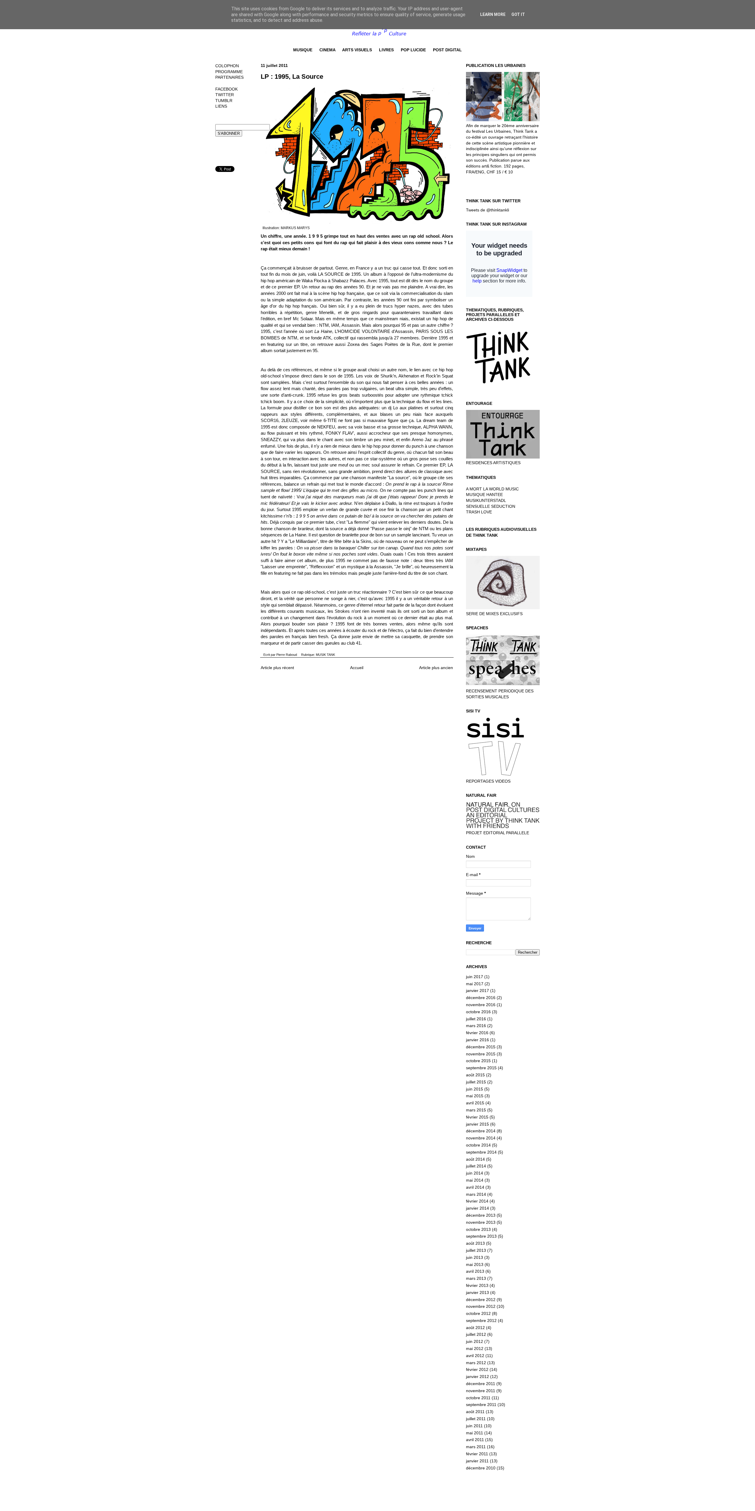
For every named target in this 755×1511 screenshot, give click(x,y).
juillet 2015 (476, 1082)
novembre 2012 (480, 1306)
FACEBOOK (226, 89)
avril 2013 (475, 1271)
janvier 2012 (477, 1376)
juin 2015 (474, 1089)
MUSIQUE (302, 49)
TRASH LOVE (479, 512)
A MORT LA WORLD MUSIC (492, 489)
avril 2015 (475, 1103)
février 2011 (477, 1453)
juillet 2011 (476, 1418)
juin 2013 (474, 1257)
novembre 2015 (480, 1054)
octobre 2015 (478, 1060)
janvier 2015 (477, 1124)
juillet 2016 (476, 1018)
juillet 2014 (476, 1166)
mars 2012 (476, 1362)
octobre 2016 (478, 1011)
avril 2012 (475, 1355)
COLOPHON (227, 65)
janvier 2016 (477, 1039)
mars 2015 (476, 1110)
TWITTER (224, 94)
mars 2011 (476, 1446)
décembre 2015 (480, 1046)
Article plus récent (277, 667)
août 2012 (475, 1327)
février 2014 (477, 1201)
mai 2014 (474, 1180)
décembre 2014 (480, 1131)
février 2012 (477, 1369)
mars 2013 (476, 1278)
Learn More (492, 14)
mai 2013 (474, 1264)
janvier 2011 (477, 1461)
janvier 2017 (477, 990)
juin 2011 (474, 1425)
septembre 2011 (481, 1404)
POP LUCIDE (413, 49)
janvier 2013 (477, 1292)
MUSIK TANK (325, 654)
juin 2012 (474, 1341)
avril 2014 (475, 1187)
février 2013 (477, 1285)
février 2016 (477, 1032)
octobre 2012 (478, 1313)
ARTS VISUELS (357, 49)
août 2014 (475, 1159)
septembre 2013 (481, 1236)
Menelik (326, 312)
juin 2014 (474, 1173)
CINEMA (327, 49)
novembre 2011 (480, 1390)
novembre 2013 (480, 1222)
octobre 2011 (478, 1397)
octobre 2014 (478, 1145)
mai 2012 (474, 1348)
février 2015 (477, 1117)
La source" (399, 477)
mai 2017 (474, 983)
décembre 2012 (480, 1299)
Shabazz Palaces (348, 280)
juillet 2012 (476, 1334)
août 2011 (475, 1411)
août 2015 (475, 1075)
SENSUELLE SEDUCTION (490, 506)
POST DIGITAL (447, 49)
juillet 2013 (476, 1250)
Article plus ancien (436, 667)
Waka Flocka (314, 280)
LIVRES (386, 49)
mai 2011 (474, 1432)
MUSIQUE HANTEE (484, 494)
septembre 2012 (481, 1320)
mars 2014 (476, 1194)
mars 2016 (476, 1025)
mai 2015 (474, 1095)
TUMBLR (223, 100)
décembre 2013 (480, 1215)
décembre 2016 (480, 997)
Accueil (356, 667)
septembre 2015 (481, 1067)
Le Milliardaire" (304, 541)
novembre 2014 (480, 1138)
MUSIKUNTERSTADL (486, 500)
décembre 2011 (480, 1383)
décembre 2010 (480, 1468)
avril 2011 (475, 1439)
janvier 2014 (477, 1208)
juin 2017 (474, 976)
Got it (518, 14)
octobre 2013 (478, 1229)
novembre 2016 (480, 1004)
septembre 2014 (481, 1152)
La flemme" (359, 522)
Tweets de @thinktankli (487, 210)
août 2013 (475, 1243)
